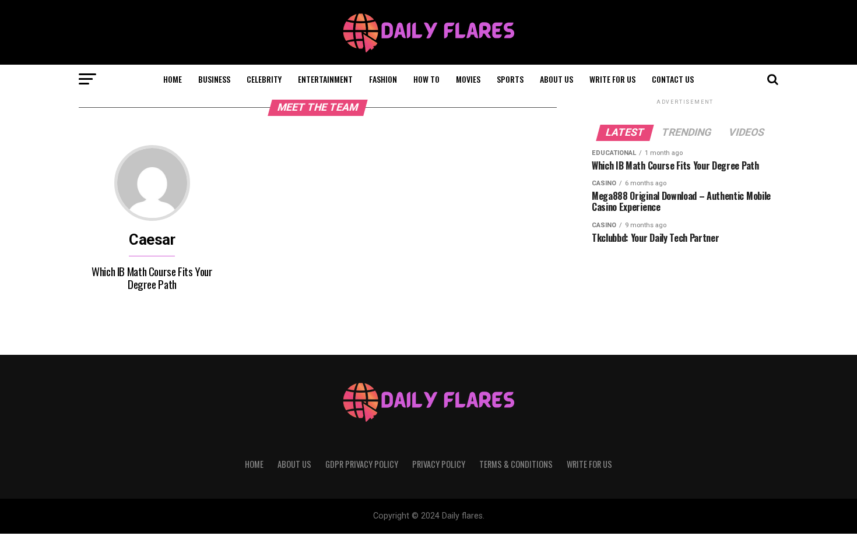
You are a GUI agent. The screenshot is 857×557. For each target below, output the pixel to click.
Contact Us (673, 79)
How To (426, 79)
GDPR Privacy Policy (361, 464)
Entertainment (325, 79)
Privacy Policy (438, 464)
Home (172, 79)
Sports (510, 79)
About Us (556, 79)
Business (214, 79)
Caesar (152, 239)
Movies (468, 79)
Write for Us (612, 79)
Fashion (383, 79)
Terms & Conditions (516, 464)
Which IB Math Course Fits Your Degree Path (152, 277)
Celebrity (264, 79)
